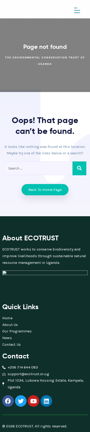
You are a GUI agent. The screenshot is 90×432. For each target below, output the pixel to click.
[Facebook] (8, 401)
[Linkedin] (46, 401)
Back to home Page (45, 189)
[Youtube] (33, 401)
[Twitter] (21, 401)
